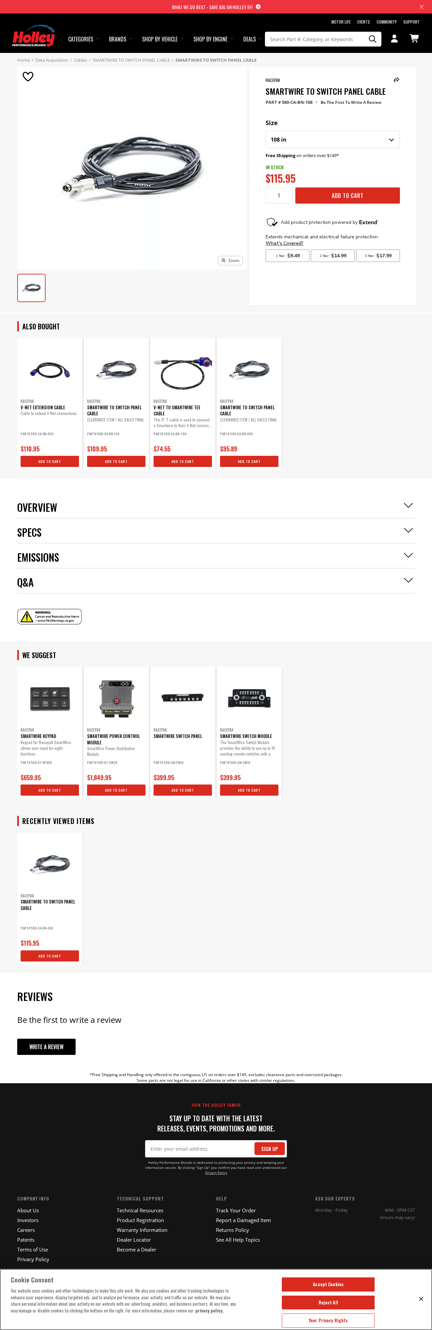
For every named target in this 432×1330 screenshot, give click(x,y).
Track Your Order (236, 1210)
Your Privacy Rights (328, 1320)
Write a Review (46, 1047)
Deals (249, 39)
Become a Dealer (136, 1249)
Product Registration (140, 1220)
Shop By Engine (210, 39)
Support (411, 22)
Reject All (328, 1302)
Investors (27, 1220)
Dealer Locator (134, 1239)
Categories (80, 39)
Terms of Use (32, 1249)
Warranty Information (142, 1229)
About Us (28, 1210)
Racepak (273, 80)
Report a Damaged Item (243, 1220)
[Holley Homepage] (34, 29)
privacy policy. (209, 1310)
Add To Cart (347, 195)
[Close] (421, 1298)
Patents (25, 1239)
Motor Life (341, 22)
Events (363, 22)
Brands (117, 39)
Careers (26, 1229)
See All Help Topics (238, 1239)
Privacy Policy (216, 1173)
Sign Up (269, 1148)
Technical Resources (140, 1210)
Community (387, 22)
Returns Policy (232, 1229)
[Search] (372, 39)
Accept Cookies (328, 1284)
